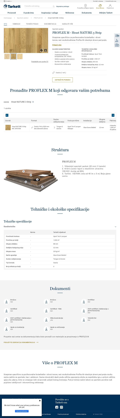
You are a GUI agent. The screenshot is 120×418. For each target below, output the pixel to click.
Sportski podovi (22, 18)
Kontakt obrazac (98, 1)
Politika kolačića (81, 414)
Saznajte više (67, 24)
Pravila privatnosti (63, 414)
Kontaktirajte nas (111, 1)
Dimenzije (16, 24)
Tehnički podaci (32, 24)
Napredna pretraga (62, 6)
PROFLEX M (38, 18)
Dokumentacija (50, 24)
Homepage (8, 18)
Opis (5, 24)
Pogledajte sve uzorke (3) (39, 61)
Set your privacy (21, 411)
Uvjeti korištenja (46, 414)
